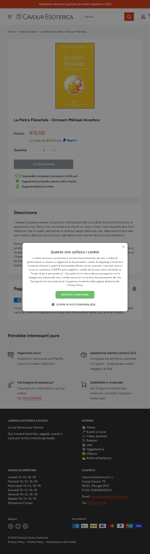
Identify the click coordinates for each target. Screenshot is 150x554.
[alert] (75, 277)
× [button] (123, 246)
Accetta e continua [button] (74, 294)
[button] (75, 304)
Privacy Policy (75, 285)
